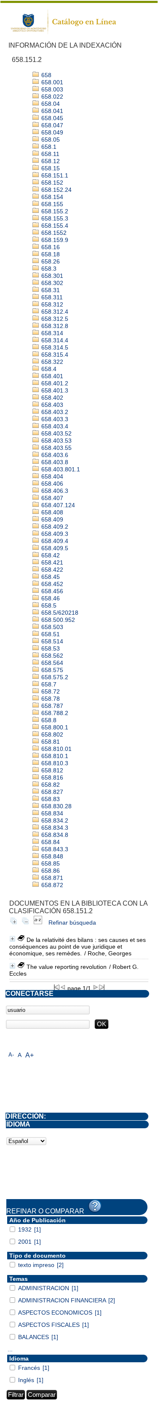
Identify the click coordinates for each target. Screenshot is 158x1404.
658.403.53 (56, 440)
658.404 (51, 476)
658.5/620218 (59, 612)
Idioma (19, 1358)
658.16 (50, 247)
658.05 (50, 139)
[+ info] (12, 938)
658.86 (50, 870)
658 (45, 75)
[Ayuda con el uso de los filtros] (95, 1206)
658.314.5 (54, 347)
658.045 (51, 118)
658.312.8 (54, 326)
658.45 (50, 576)
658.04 (50, 103)
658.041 (51, 111)
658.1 (48, 146)
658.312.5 (54, 318)
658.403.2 (54, 412)
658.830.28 (56, 806)
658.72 (50, 691)
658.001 (51, 82)
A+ (29, 1055)
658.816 (51, 777)
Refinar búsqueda (72, 922)
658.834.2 (54, 820)
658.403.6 (54, 455)
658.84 (50, 842)
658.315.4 (54, 354)
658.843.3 (54, 849)
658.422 (51, 569)
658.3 (48, 268)
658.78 (50, 698)
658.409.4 (54, 541)
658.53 (50, 648)
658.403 (51, 404)
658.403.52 (56, 433)
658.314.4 (54, 340)
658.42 (50, 555)
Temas (18, 1278)
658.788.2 (54, 713)
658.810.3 (54, 763)
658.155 (51, 204)
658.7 (48, 684)
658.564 (51, 662)
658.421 (51, 562)
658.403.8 (54, 462)
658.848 (51, 856)
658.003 (51, 89)
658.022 (51, 96)
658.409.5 (54, 548)
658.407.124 (57, 505)
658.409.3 (54, 533)
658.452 (51, 584)
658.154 (51, 197)
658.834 (51, 813)
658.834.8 (54, 834)
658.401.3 (54, 390)
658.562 (51, 655)
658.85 (50, 863)
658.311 (51, 297)
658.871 (51, 877)
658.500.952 (57, 619)
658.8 (48, 720)
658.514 (51, 641)
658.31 (50, 290)
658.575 (51, 670)
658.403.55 (56, 447)
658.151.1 (54, 175)
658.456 (51, 591)
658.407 (51, 498)
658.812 (51, 770)
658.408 (51, 512)
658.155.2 (54, 211)
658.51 (50, 634)
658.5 (48, 605)
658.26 (50, 261)
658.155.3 (54, 218)
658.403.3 (54, 419)
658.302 (51, 283)
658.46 (50, 598)
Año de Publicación (37, 1220)
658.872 (51, 885)
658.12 (50, 161)
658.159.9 (54, 240)
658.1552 (53, 232)
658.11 (49, 154)
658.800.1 (54, 727)
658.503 (51, 627)
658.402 (51, 397)
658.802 (51, 734)
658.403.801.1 (60, 469)
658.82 (50, 784)
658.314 (51, 333)
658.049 (51, 132)
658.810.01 (56, 748)
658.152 (51, 182)
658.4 (48, 369)
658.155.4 (54, 225)
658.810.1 (54, 756)
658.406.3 (54, 490)
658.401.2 (54, 383)
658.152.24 (56, 189)
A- (11, 1055)
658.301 (51, 275)
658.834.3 (54, 827)
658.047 (51, 125)
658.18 (50, 254)
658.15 (50, 168)
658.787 (51, 705)
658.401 (51, 376)
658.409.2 (54, 526)
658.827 (51, 791)
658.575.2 (54, 677)
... (10, 1349)
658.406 (51, 483)
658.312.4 (54, 311)
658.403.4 (54, 426)
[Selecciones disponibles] (38, 922)
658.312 (51, 304)
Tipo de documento (37, 1255)
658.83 (50, 799)
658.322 (51, 361)
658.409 (51, 519)
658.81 (50, 741)
